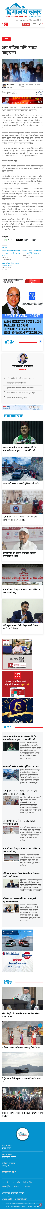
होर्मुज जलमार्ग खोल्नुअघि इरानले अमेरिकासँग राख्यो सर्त (22, 1080)
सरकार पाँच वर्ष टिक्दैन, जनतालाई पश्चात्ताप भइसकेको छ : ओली (19, 554)
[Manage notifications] (40, 1205)
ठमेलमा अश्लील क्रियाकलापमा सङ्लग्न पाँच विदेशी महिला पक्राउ (31, 252)
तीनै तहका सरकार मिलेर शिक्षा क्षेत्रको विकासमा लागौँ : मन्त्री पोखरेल (21, 627)
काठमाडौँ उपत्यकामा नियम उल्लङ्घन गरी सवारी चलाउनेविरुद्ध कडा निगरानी (11, 253)
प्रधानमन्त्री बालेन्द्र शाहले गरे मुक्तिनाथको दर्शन (21, 483)
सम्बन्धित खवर (13, 416)
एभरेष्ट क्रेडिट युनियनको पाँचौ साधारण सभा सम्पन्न (21, 378)
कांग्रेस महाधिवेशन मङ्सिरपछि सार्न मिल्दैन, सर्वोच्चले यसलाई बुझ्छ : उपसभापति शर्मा (20, 449)
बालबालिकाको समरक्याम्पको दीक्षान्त (16, 383)
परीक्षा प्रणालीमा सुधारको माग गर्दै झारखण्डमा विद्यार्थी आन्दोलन (22, 1114)
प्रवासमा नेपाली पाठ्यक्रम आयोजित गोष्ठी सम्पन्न (20, 388)
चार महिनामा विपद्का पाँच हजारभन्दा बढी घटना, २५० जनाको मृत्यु (22, 591)
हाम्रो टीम (6, 1182)
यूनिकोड (27, 1186)
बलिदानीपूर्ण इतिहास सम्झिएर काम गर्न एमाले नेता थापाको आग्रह (21, 1015)
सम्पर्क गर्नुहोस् (6, 1186)
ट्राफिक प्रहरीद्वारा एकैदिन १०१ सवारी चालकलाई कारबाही (11, 264)
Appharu (36, 1206)
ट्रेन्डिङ (8, 983)
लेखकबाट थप (22, 370)
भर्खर (7, 727)
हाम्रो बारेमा (16, 1182)
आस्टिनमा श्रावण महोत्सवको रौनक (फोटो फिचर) (21, 1047)
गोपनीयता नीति (27, 1182)
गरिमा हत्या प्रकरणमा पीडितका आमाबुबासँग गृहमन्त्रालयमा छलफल (20, 900)
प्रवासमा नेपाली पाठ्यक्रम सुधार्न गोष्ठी (17, 398)
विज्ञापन (16, 1186)
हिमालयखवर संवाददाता (10, 85)
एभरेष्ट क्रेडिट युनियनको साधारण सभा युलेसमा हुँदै (21, 393)
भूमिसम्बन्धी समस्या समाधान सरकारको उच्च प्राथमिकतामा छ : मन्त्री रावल (20, 518)
